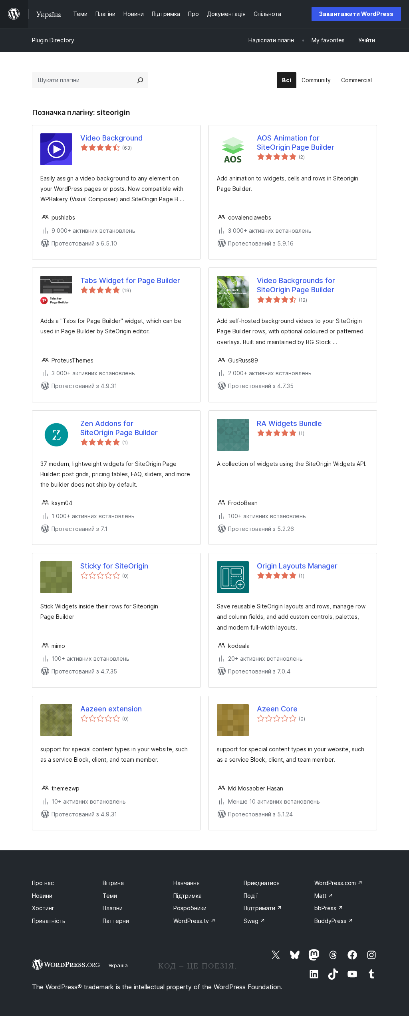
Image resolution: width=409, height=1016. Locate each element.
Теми (110, 895)
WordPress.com (338, 882)
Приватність (49, 920)
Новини (42, 895)
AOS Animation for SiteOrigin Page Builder (295, 142)
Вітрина (113, 882)
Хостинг (43, 908)
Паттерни (116, 920)
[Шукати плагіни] (140, 80)
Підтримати (263, 908)
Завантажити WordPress (356, 13)
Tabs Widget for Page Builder (130, 280)
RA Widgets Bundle (289, 423)
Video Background (111, 138)
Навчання (186, 882)
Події (251, 895)
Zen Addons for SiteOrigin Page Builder (119, 428)
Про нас (43, 882)
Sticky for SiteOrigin (114, 566)
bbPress (328, 908)
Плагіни (113, 908)
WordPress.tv (194, 920)
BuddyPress (333, 920)
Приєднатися (262, 882)
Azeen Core (277, 709)
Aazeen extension (111, 709)
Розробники (189, 908)
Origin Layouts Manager (297, 566)
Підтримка (187, 895)
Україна (118, 965)
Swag (254, 920)
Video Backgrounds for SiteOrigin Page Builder (296, 285)
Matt (323, 895)
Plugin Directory (53, 40)
